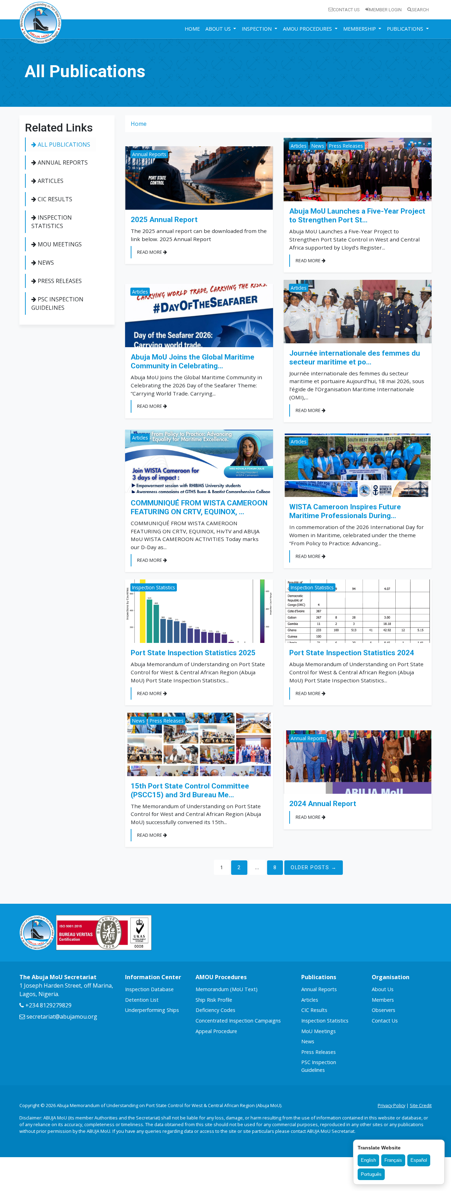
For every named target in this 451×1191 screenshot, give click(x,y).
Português (371, 1174)
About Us (383, 989)
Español (418, 1160)
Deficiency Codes (215, 1010)
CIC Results (54, 199)
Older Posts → (313, 868)
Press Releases (59, 281)
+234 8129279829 (48, 1005)
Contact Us (346, 9)
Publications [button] (406, 28)
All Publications (63, 144)
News (45, 262)
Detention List (142, 999)
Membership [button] (360, 28)
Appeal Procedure (216, 1031)
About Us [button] (218, 28)
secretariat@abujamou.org (61, 1016)
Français (393, 1160)
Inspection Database (149, 989)
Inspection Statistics (51, 222)
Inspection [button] (257, 28)
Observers (383, 1010)
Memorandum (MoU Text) (227, 989)
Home (192, 28)
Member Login (385, 9)
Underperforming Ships (152, 1010)
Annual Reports (62, 162)
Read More (150, 252)
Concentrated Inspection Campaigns (238, 1020)
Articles (49, 181)
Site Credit (421, 1105)
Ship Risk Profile (214, 999)
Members (383, 999)
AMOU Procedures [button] (308, 28)
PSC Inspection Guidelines (57, 303)
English (368, 1160)
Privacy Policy (391, 1105)
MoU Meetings (59, 244)
